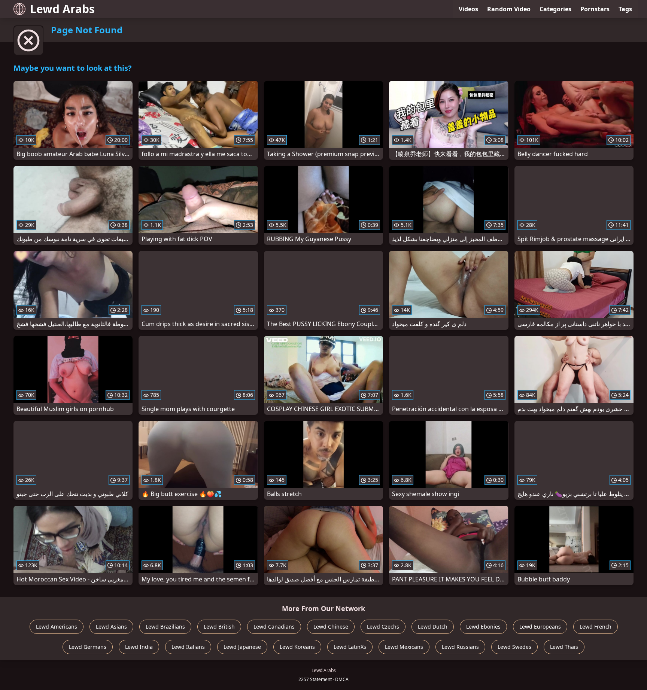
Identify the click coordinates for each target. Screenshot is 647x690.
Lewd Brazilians (165, 626)
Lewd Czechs (383, 626)
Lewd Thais (564, 646)
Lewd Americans (56, 626)
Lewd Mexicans (404, 646)
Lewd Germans (87, 646)
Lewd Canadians (274, 626)
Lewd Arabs (62, 8)
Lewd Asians (111, 626)
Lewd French (595, 626)
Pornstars (595, 9)
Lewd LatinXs (350, 646)
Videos (468, 9)
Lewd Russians (460, 646)
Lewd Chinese (330, 626)
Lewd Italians (188, 646)
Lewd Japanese (242, 646)
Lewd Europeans (540, 626)
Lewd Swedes (514, 646)
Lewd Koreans (297, 646)
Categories (555, 9)
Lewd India (139, 646)
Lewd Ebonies (483, 626)
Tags (625, 9)
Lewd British (219, 626)
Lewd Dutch (432, 626)
